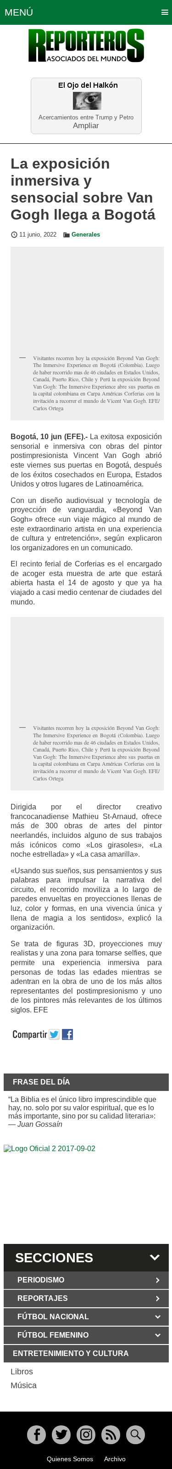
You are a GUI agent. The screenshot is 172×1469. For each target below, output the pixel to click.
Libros (22, 1371)
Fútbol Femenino (53, 1335)
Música (24, 1385)
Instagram (86, 1434)
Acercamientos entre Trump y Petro (86, 117)
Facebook (36, 1434)
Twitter (61, 1434)
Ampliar (86, 125)
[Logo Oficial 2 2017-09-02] (86, 1193)
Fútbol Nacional (53, 1317)
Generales (86, 235)
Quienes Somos (70, 1459)
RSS (110, 1434)
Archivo (115, 1459)
